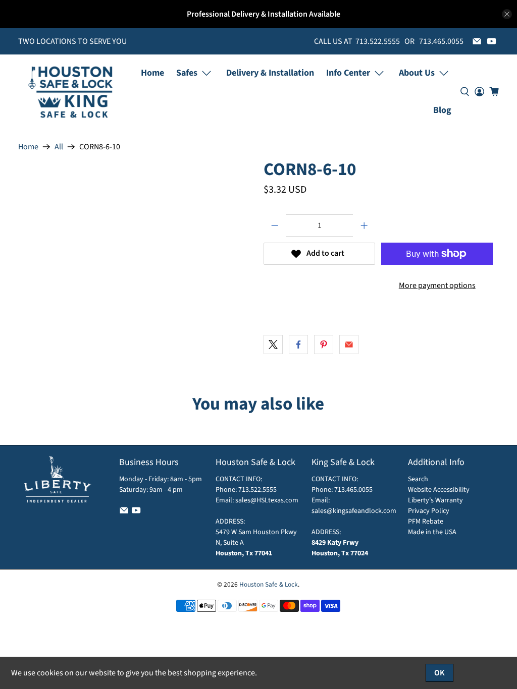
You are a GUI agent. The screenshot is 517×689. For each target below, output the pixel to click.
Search (418, 479)
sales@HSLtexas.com (266, 500)
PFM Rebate (425, 521)
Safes (186, 73)
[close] (507, 14)
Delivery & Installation (270, 73)
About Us (417, 73)
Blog (442, 110)
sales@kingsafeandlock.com (354, 511)
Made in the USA (432, 532)
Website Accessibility (439, 490)
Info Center (348, 73)
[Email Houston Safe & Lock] (477, 41)
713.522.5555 (257, 490)
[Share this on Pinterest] (323, 344)
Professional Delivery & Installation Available (263, 14)
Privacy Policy (428, 511)
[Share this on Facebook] (298, 344)
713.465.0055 (353, 490)
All (59, 147)
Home (152, 73)
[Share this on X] (273, 344)
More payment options (437, 285)
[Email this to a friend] (348, 344)
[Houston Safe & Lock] (71, 92)
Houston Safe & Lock (268, 584)
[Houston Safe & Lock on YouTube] (491, 41)
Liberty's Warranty (435, 500)
